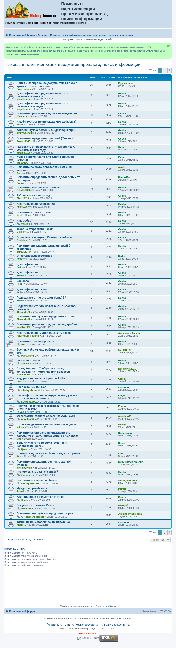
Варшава (23, 280)
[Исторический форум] (33, 9)
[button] (169, 70)
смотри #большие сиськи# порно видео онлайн (88, 39)
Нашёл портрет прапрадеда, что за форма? (47, 121)
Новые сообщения (87, 624)
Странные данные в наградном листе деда (46, 424)
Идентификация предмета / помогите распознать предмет (42, 105)
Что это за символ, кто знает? (37, 471)
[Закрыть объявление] (168, 46)
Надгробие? (25, 220)
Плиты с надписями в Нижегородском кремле (48, 453)
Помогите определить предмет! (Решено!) (45, 138)
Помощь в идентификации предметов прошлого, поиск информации (72, 64)
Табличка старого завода (34, 195)
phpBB (67, 618)
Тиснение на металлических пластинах (43, 522)
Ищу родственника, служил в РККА (41, 378)
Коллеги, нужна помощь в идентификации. (46, 130)
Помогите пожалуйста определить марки (45, 513)
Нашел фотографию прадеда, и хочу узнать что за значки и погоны (47, 397)
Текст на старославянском (35, 229)
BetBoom (110, 606)
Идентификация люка (32, 289)
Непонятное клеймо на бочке (37, 480)
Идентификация (28, 264)
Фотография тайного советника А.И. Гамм (46, 415)
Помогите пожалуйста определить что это (46, 316)
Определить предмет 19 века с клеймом (44, 237)
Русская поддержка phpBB (120, 618)
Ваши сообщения (115, 624)
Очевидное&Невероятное (34, 255)
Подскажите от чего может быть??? (41, 297)
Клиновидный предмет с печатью (40, 496)
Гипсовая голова (28, 360)
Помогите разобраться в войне (38, 187)
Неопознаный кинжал (31, 386)
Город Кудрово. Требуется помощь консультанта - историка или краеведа (43, 370)
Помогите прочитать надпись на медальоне (47, 113)
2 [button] (164, 70)
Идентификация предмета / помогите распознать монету (42, 94)
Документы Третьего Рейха (35, 505)
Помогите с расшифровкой (35, 341)
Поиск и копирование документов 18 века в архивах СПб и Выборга (47, 84)
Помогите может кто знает (35, 212)
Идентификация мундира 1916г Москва (44, 332)
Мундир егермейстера (32, 488)
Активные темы (59, 624)
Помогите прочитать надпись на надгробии (47, 324)
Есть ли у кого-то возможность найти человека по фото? (42, 444)
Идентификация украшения (36, 203)
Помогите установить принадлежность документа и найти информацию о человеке (47, 434)
